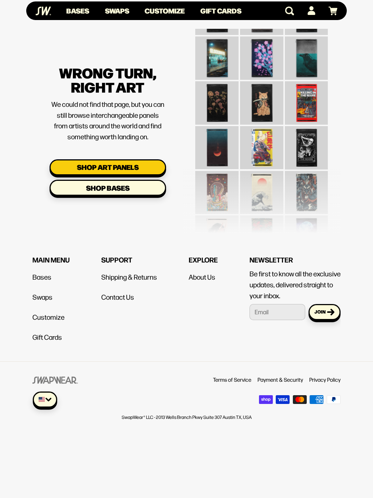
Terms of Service (232, 379)
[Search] (286, 11)
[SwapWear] (43, 11)
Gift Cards (221, 10)
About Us (202, 276)
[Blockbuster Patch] (217, 48)
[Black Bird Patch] (306, 48)
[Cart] (329, 11)
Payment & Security (280, 379)
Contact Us (117, 296)
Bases (77, 10)
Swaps (117, 10)
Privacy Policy (325, 379)
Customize (165, 10)
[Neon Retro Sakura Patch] (261, 48)
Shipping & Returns (129, 276)
